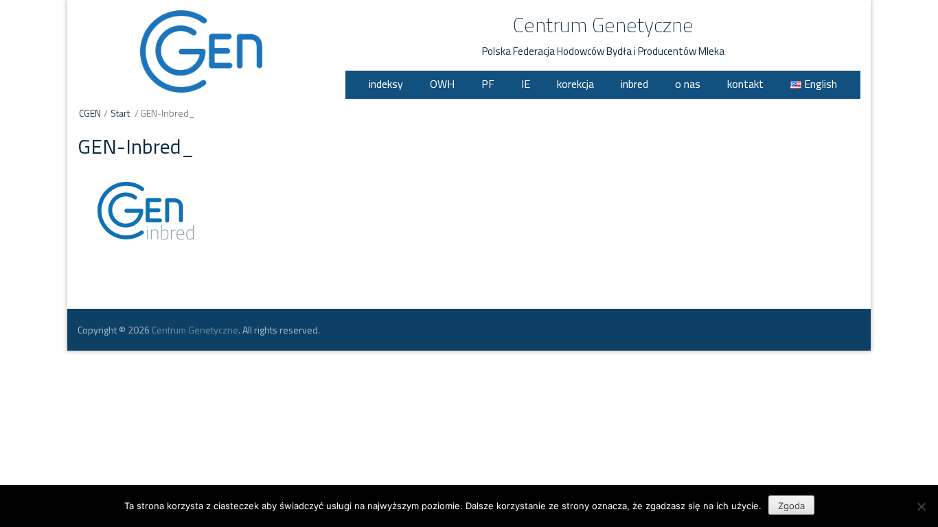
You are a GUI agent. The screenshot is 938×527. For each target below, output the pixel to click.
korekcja (575, 83)
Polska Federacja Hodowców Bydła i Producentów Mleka (603, 51)
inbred (634, 83)
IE (525, 83)
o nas (687, 83)
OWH (442, 83)
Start (120, 113)
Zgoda (791, 505)
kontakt (745, 83)
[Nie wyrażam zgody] (921, 506)
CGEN (90, 113)
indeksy (386, 83)
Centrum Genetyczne (603, 24)
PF (487, 83)
